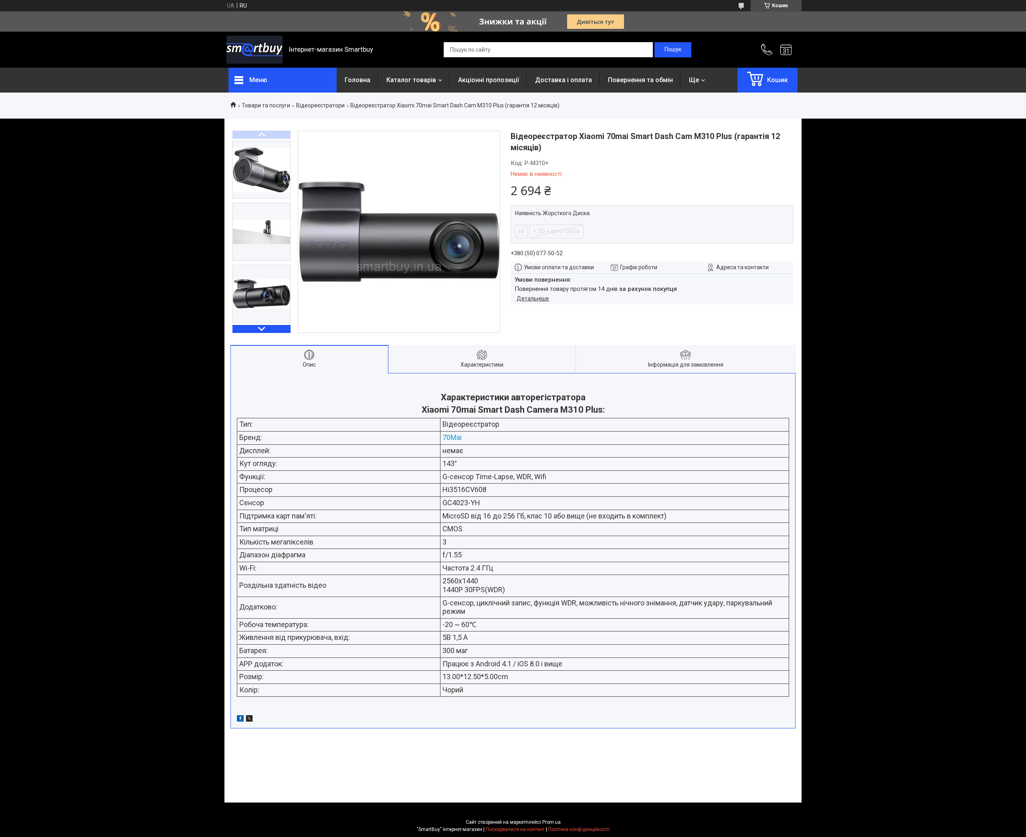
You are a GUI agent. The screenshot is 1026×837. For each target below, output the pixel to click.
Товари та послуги (266, 105)
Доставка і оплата (563, 80)
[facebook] (240, 719)
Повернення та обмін (640, 80)
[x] (249, 719)
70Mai (452, 437)
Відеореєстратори (320, 105)
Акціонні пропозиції (488, 80)
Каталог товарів (411, 80)
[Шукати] (672, 49)
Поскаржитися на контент (515, 829)
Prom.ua (551, 822)
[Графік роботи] (786, 50)
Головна (357, 80)
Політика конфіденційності (579, 829)
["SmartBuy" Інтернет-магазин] (254, 50)
